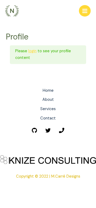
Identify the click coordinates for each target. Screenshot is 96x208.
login (32, 51)
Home (48, 90)
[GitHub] (34, 130)
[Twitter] (48, 130)
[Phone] (61, 130)
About (48, 99)
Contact (48, 118)
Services (48, 108)
